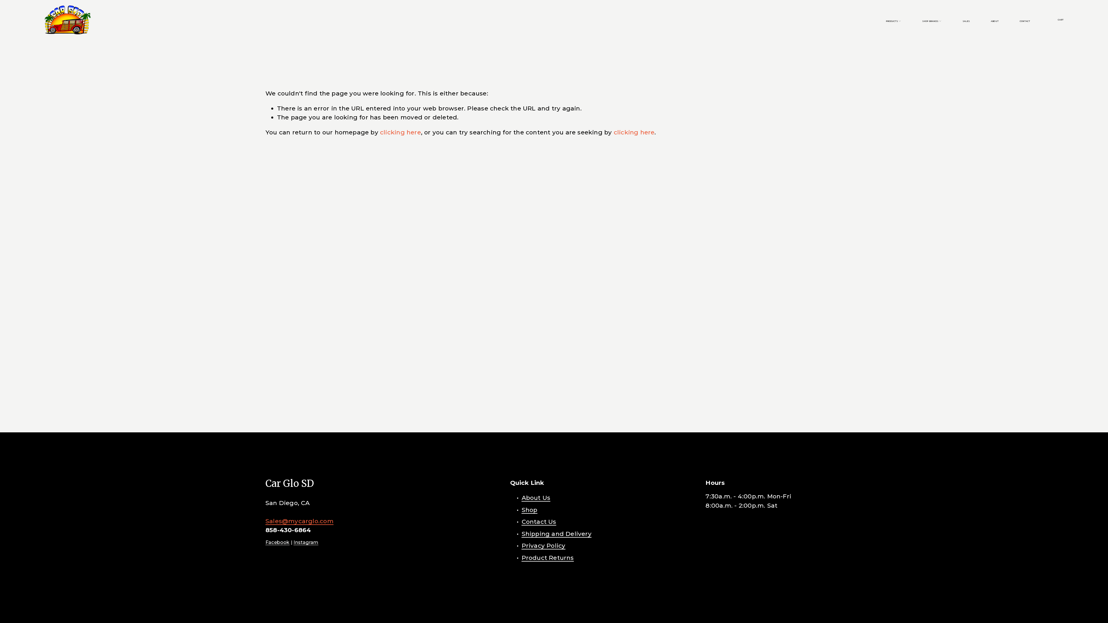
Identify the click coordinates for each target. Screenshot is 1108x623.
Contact (1025, 21)
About (994, 21)
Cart (1061, 19)
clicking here (400, 132)
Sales (966, 21)
